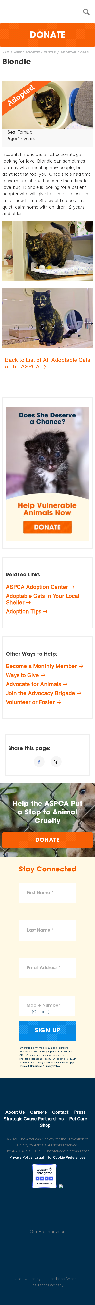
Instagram (60, 1201)
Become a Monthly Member (41, 666)
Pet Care (78, 1118)
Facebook (22, 1201)
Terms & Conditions (30, 1066)
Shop (45, 1125)
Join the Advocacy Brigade (40, 693)
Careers (38, 1112)
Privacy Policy (52, 1066)
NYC (5, 52)
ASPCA (47, 1096)
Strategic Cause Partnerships (34, 1118)
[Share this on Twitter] (56, 761)
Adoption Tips (23, 611)
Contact (60, 1112)
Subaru (47, 1247)
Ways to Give (22, 675)
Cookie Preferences (69, 1157)
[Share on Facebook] (39, 761)
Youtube (47, 1201)
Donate (47, 35)
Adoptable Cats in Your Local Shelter (42, 599)
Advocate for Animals (33, 684)
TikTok (72, 1201)
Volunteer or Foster (30, 702)
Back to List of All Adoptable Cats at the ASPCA (47, 363)
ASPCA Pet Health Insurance (47, 1267)
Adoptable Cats (75, 52)
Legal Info (43, 1157)
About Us (15, 1112)
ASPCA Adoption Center (35, 52)
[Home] (48, 12)
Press (80, 1112)
